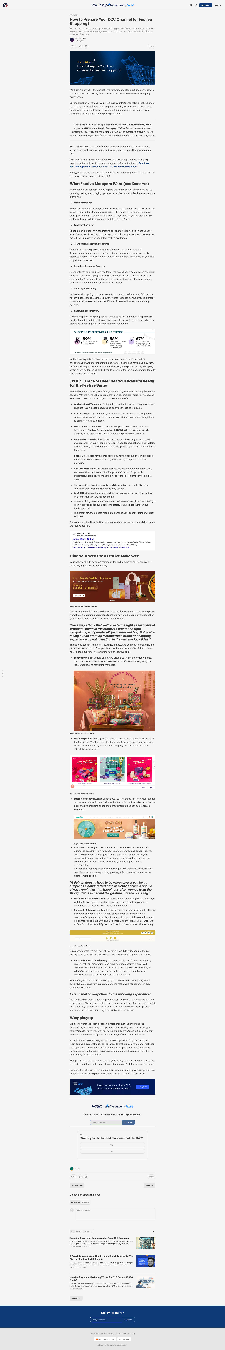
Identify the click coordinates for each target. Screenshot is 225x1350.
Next (148, 1185)
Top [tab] (72, 1231)
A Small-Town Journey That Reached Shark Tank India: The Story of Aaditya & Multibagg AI (101, 1258)
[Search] (191, 5)
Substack (100, 1345)
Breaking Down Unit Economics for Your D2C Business (99, 1238)
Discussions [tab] (87, 1231)
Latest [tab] (78, 1231)
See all (74, 1298)
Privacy (111, 1333)
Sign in (218, 5)
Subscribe (205, 5)
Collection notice (128, 1333)
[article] (112, 1244)
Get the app (124, 1339)
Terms (118, 1333)
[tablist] (80, 1202)
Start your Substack (106, 1339)
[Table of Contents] (2, 675)
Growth (73, 15)
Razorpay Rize (80, 38)
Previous (79, 1185)
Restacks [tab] (85, 1202)
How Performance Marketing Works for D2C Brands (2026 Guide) (101, 1279)
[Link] (66, 184)
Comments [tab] (75, 1202)
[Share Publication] (196, 5)
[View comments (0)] (80, 46)
